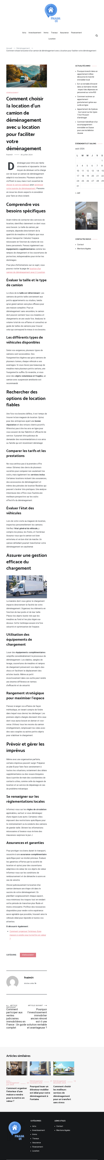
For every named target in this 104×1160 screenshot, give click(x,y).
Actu (24, 33)
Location (52, 39)
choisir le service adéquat (17, 185)
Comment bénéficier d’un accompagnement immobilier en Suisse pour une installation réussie (87, 127)
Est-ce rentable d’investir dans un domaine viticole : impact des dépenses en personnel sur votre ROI (87, 88)
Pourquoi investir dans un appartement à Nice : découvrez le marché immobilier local (87, 75)
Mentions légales (84, 249)
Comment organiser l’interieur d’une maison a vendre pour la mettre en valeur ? (16, 1094)
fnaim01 (9, 155)
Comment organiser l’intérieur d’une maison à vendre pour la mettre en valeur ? (28, 935)
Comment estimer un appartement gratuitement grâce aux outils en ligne (87, 101)
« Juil (77, 193)
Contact (80, 245)
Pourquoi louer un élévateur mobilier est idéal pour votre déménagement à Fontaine (40, 1093)
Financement (76, 33)
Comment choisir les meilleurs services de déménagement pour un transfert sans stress (62, 1094)
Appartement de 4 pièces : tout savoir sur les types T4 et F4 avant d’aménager (87, 113)
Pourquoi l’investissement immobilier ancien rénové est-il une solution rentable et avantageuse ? (37, 1017)
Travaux (54, 33)
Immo (46, 33)
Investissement (35, 33)
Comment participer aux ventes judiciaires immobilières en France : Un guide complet (16, 1017)
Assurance (64, 33)
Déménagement (12, 93)
